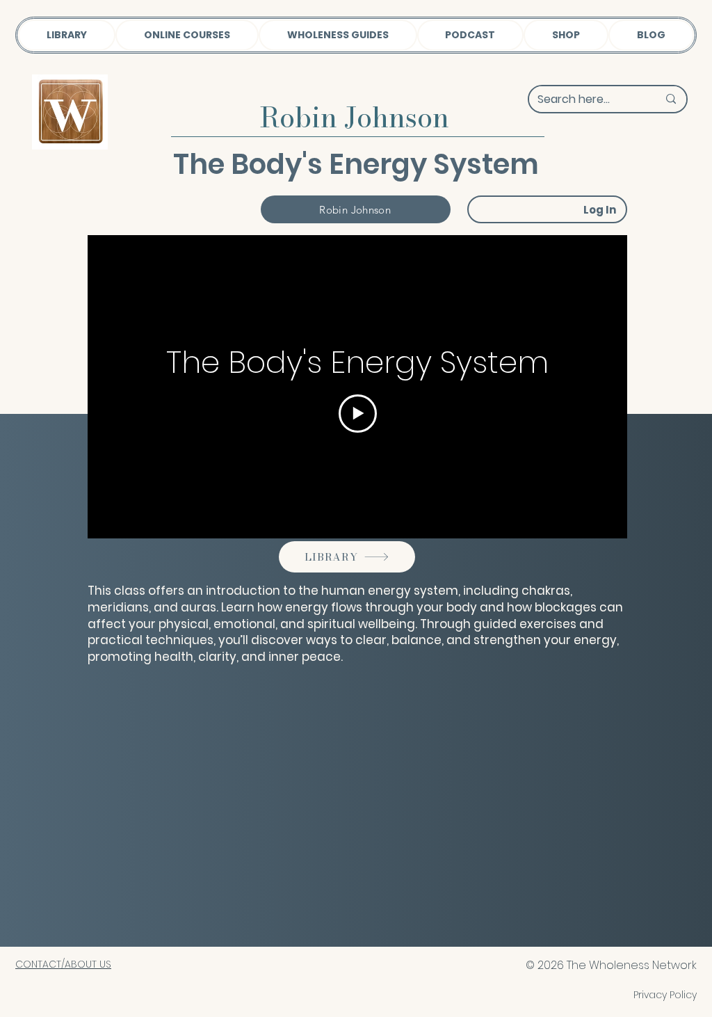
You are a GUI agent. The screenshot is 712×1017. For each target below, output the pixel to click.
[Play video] (358, 413)
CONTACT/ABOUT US (63, 964)
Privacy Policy (665, 995)
